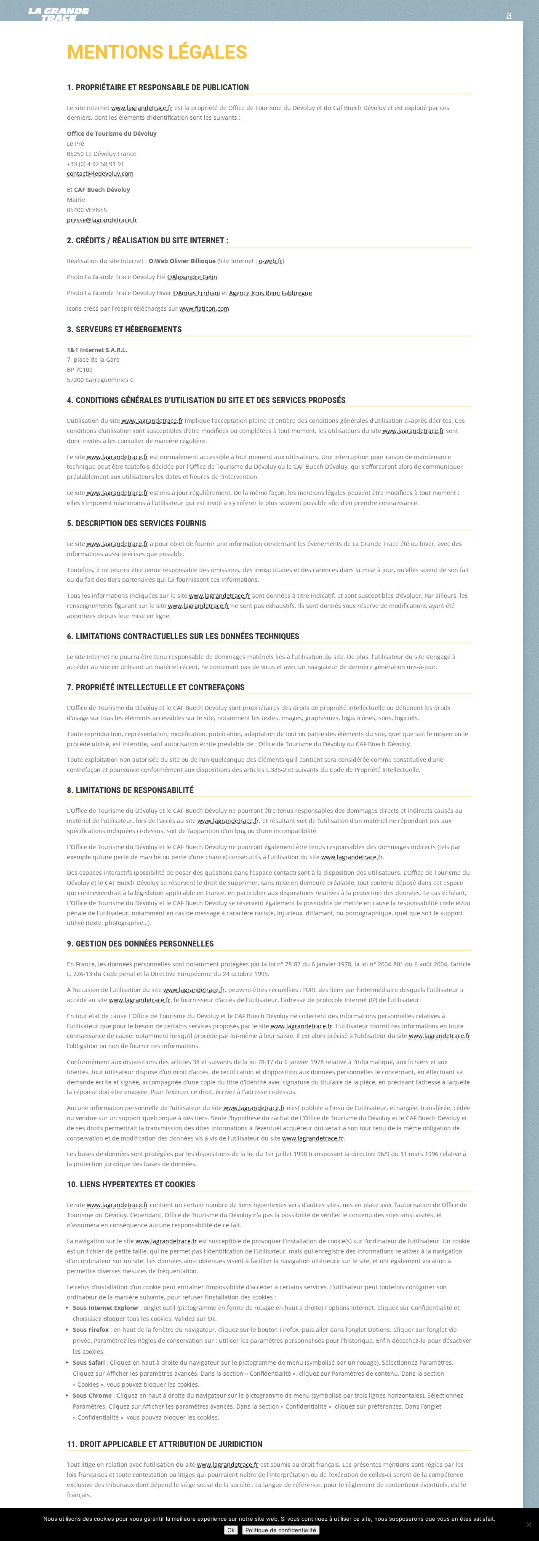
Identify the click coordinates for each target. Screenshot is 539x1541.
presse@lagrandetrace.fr (102, 220)
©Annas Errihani (196, 293)
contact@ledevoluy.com (100, 173)
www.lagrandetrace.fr (142, 108)
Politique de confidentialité (280, 1530)
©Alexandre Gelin (192, 277)
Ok (231, 1530)
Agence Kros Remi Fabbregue (270, 293)
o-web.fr (271, 261)
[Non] (528, 1524)
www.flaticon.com (204, 308)
